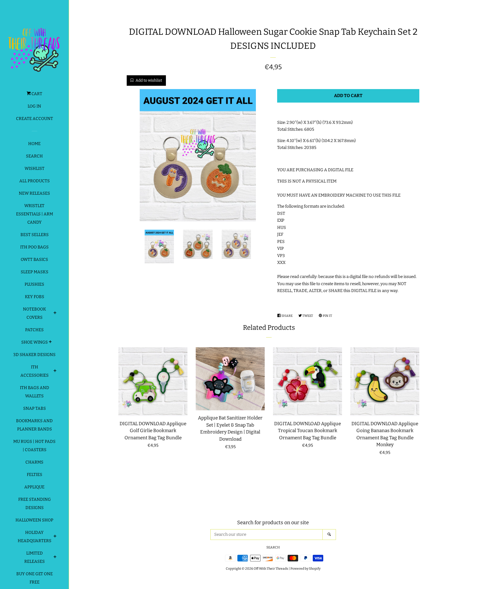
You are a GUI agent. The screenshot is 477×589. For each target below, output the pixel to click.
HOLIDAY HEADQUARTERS (34, 536)
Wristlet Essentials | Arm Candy (34, 214)
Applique (34, 486)
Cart (36, 93)
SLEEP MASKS (34, 271)
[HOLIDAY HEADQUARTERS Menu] (55, 536)
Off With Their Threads (271, 569)
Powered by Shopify (305, 569)
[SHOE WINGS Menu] (50, 342)
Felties (34, 474)
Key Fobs (34, 296)
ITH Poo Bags (34, 247)
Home (34, 143)
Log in (34, 106)
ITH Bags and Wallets (34, 391)
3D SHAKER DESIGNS (34, 354)
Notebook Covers (34, 313)
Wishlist (34, 168)
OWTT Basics (34, 259)
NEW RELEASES (34, 193)
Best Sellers (34, 234)
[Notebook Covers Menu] (55, 313)
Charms (34, 462)
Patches (34, 329)
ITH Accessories (34, 371)
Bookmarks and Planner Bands (34, 425)
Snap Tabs (34, 408)
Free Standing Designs (34, 503)
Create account (34, 118)
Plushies (34, 284)
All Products (34, 180)
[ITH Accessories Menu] (55, 371)
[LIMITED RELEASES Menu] (55, 557)
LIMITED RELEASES (34, 557)
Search (34, 156)
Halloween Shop (34, 520)
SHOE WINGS (34, 342)
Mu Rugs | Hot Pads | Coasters (34, 445)
